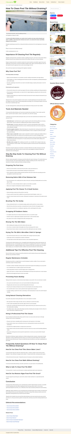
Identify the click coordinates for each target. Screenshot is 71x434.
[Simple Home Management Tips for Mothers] (57, 73)
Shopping (52, 153)
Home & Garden (53, 136)
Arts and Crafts (52, 126)
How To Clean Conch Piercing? (13, 421)
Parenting (52, 146)
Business (51, 130)
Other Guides (52, 144)
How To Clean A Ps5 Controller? (13, 405)
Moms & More (52, 142)
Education (52, 132)
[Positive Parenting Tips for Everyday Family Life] (57, 50)
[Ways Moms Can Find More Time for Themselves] (57, 62)
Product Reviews (53, 151)
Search (63, 8)
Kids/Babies (52, 138)
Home (7, 5)
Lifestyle (51, 140)
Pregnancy (52, 149)
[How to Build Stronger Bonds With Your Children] (57, 39)
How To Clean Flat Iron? (11, 417)
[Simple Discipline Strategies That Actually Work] (57, 28)
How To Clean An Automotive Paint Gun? (15, 419)
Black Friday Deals (53, 128)
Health (51, 134)
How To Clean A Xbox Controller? (13, 409)
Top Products (52, 155)
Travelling (52, 157)
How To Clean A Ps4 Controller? (13, 407)
